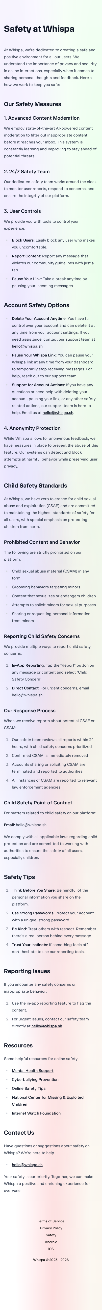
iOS (51, 1249)
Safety (51, 1235)
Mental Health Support (32, 1070)
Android (51, 1242)
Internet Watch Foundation (36, 1113)
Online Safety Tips (29, 1088)
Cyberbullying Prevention (35, 1079)
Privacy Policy (51, 1228)
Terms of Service (51, 1221)
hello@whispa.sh (27, 346)
